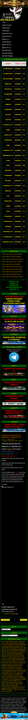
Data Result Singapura (7, 53)
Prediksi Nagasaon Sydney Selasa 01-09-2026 (12, 259)
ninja (4, 439)
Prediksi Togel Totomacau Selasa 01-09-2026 (12, 254)
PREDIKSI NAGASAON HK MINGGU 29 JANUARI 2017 (12, 436)
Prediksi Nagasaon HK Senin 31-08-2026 (11, 264)
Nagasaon (4, 39)
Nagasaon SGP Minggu (8, 440)
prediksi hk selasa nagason (14, 658)
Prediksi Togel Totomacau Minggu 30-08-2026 (12, 271)
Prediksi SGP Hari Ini (7, 33)
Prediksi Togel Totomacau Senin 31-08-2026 (12, 261)
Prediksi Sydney (6, 28)
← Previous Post (5, 619)
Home (3, 22)
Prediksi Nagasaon (6, 42)
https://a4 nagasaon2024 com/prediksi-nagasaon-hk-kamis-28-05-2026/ (14, 648)
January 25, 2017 (11, 439)
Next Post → (24, 619)
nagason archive (17, 689)
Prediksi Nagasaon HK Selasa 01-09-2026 (11, 256)
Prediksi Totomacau (7, 25)
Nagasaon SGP (5, 44)
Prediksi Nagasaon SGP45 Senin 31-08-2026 (12, 266)
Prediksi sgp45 (5, 30)
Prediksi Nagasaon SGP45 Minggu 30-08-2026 (12, 276)
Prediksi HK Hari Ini (6, 36)
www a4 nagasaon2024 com (8, 641)
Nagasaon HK (5, 47)
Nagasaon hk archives (7, 688)
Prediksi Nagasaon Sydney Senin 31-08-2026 (12, 269)
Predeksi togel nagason (9, 644)
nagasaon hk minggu (9, 613)
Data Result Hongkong (7, 56)
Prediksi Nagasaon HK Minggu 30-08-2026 (11, 274)
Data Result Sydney (6, 50)
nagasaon (10, 449)
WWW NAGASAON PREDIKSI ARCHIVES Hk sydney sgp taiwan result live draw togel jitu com (13, 657)
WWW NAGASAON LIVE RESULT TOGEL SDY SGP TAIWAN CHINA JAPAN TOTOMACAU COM (12, 667)
